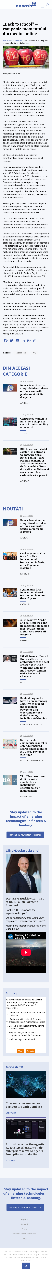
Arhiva (24, 1229)
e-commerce (16, 40)
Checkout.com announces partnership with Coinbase (24, 1105)
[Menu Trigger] (42, 6)
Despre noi (24, 1219)
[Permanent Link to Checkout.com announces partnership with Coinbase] (26, 1100)
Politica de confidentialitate (24, 1233)
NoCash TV (14, 1067)
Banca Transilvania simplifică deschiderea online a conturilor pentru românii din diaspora (34, 391)
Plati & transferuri (32, 760)
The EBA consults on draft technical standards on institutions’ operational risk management (32, 783)
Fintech (24, 640)
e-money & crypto (31, 724)
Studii (23, 433)
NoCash (6, 40)
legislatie (26, 796)
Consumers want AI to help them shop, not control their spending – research (34, 423)
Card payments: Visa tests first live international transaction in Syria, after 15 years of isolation (32, 560)
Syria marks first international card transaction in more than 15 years (32, 594)
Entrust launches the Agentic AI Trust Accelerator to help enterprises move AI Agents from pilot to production (25, 1149)
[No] (48, 1259)
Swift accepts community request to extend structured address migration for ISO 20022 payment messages (33, 747)
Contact (24, 1224)
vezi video (11, 1112)
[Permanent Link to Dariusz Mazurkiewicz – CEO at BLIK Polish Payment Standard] (23, 895)
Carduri (25, 573)
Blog (23, 682)
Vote (20, 1051)
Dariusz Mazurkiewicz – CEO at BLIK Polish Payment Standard (25, 902)
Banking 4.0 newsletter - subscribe (25, 834)
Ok (26, 1266)
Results (30, 1051)
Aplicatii (25, 402)
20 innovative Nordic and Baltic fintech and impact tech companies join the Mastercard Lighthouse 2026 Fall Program (34, 627)
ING (34, 352)
